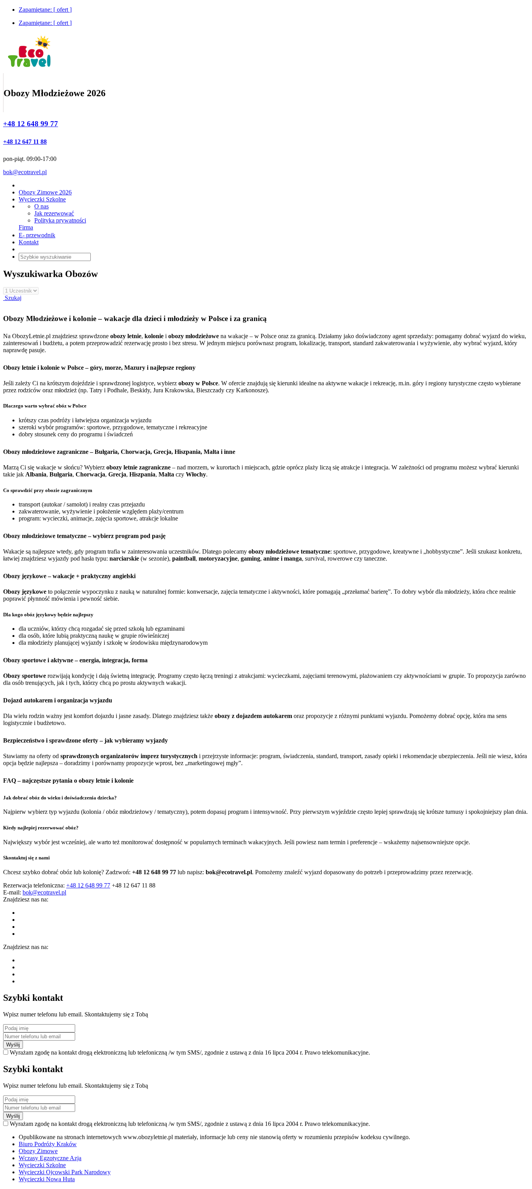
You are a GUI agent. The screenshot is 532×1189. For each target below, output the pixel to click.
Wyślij (13, 1045)
